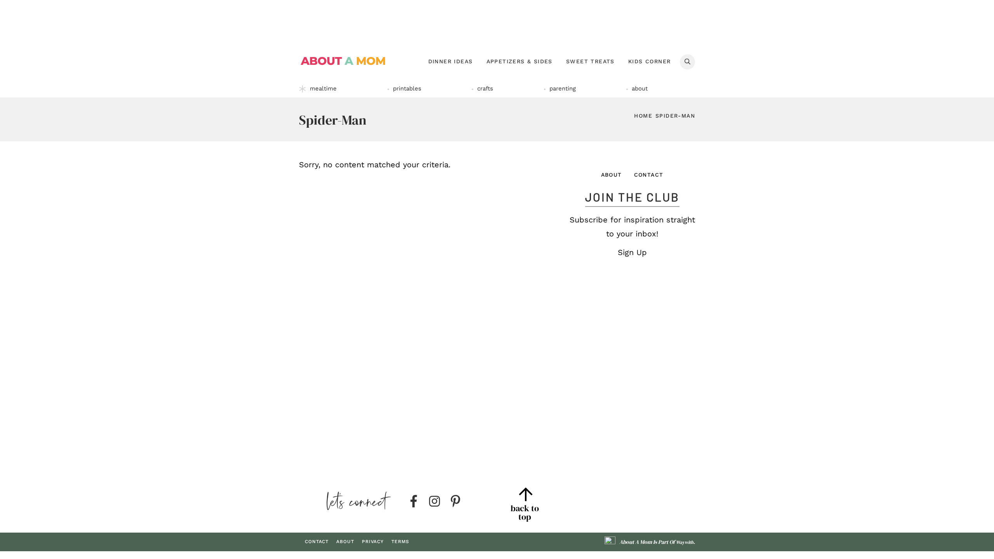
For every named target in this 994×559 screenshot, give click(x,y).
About (611, 175)
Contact (649, 175)
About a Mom (343, 61)
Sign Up (632, 252)
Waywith (684, 542)
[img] (413, 502)
